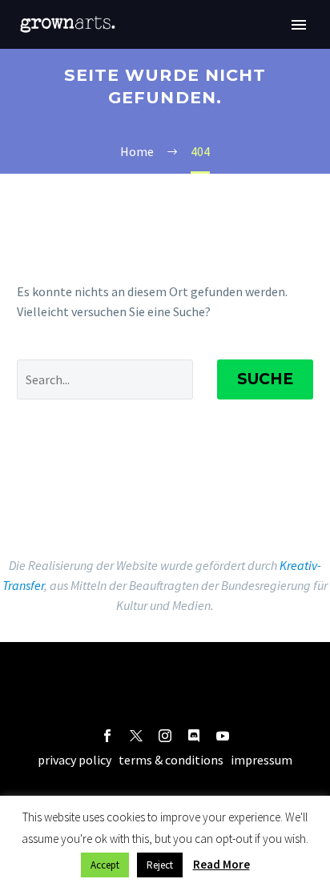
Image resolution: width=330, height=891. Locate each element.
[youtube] (222, 735)
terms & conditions (171, 760)
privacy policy (74, 760)
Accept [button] (105, 865)
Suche (265, 379)
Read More (221, 864)
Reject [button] (160, 865)
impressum (261, 760)
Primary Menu (298, 25)
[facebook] (107, 735)
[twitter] (136, 735)
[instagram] (165, 735)
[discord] (193, 735)
